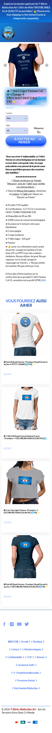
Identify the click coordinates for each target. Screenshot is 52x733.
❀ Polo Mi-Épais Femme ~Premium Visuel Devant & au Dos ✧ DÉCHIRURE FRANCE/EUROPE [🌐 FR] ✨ (26, 585)
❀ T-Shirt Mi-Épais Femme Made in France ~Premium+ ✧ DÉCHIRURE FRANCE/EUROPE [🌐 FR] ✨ (25, 437)
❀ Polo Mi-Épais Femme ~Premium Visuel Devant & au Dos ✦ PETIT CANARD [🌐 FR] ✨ (25, 363)
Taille (8, 125)
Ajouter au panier (27, 140)
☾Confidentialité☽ (14, 657)
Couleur (9, 113)
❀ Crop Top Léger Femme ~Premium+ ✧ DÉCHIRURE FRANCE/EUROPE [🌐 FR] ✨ (22, 511)
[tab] (23, 85)
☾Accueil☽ (24, 641)
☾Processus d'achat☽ (26, 680)
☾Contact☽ (15, 649)
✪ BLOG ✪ (13, 641)
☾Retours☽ (41, 657)
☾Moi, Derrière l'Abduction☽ (26, 688)
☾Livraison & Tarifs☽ (26, 664)
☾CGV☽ (29, 657)
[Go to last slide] (5, 65)
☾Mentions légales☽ (32, 649)
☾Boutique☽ (37, 641)
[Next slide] (47, 65)
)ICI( (43, 280)
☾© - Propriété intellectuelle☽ (26, 672)
